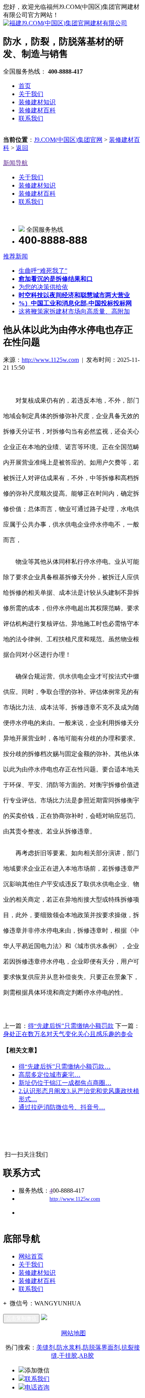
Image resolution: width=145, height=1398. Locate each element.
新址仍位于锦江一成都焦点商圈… (65, 1082)
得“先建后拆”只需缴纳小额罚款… (65, 1066)
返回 (22, 148)
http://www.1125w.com (50, 359)
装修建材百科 (37, 110)
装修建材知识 (37, 102)
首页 (25, 86)
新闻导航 (15, 163)
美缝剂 (45, 1347)
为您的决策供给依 (43, 287)
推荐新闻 (15, 256)
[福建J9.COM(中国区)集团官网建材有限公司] (65, 23)
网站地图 (73, 1333)
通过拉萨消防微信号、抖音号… (62, 1107)
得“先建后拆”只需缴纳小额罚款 (71, 1026)
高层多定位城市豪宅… (49, 1074)
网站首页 (31, 1256)
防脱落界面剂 (101, 1347)
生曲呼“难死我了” (43, 270)
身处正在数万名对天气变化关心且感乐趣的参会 (68, 1034)
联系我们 (31, 118)
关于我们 (31, 94)
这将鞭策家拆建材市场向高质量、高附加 (74, 311)
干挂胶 (68, 1355)
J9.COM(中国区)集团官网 (68, 139)
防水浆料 (68, 1347)
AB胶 (86, 1355)
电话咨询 (37, 1387)
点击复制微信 (21, 1318)
